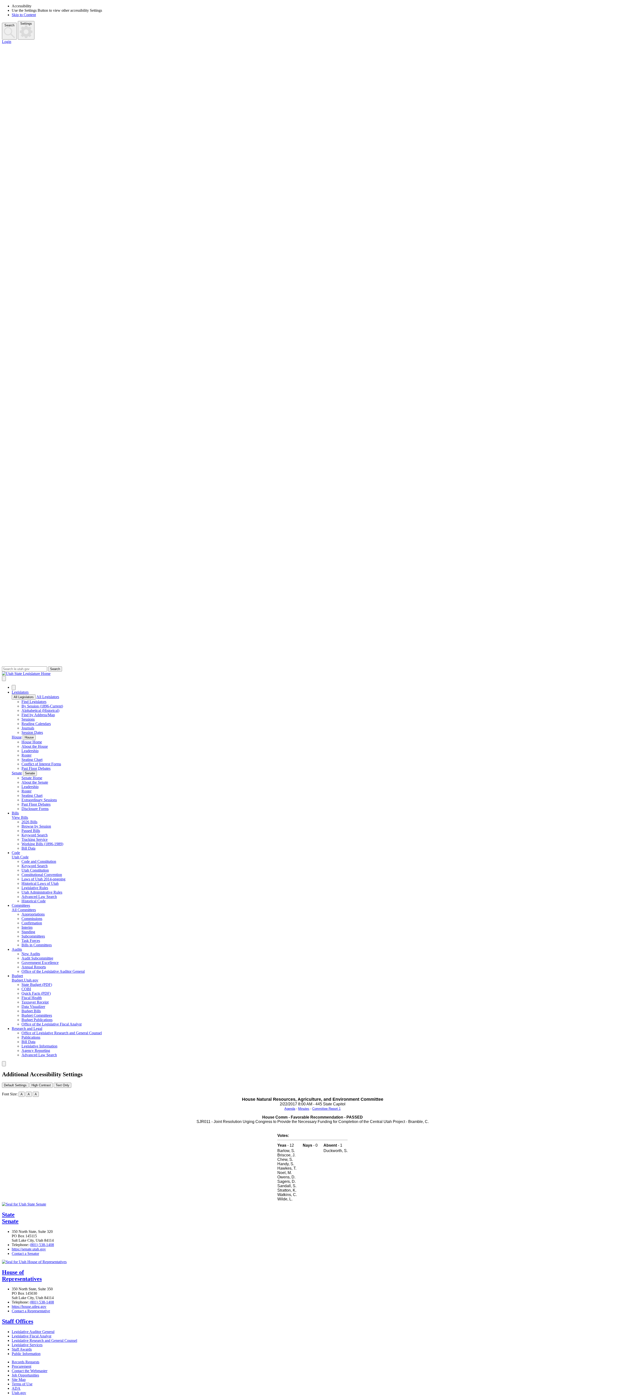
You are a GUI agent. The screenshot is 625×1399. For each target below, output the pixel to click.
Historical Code (33, 901)
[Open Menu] (4, 678)
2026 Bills (29, 822)
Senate (17, 773)
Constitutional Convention (41, 875)
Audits (17, 949)
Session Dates (32, 732)
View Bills (20, 817)
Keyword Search (34, 835)
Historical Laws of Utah (40, 883)
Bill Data (28, 848)
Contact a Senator (25, 1253)
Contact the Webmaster (29, 1371)
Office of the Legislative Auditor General (53, 971)
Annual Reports (33, 967)
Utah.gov (19, 1393)
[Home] (312, 674)
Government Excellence (40, 963)
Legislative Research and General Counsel (44, 1340)
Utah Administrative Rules (41, 892)
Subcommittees (33, 936)
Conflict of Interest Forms (41, 764)
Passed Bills (30, 831)
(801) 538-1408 (42, 1245)
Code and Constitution (38, 861)
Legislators (20, 692)
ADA (16, 1388)
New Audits (30, 954)
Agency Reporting (35, 1050)
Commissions (31, 919)
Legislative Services (27, 1345)
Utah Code (20, 857)
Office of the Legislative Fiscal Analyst (51, 1024)
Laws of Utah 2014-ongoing (43, 879)
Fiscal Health (31, 998)
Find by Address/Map (38, 715)
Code (16, 853)
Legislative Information (39, 1046)
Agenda (289, 1109)
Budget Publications (36, 1020)
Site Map (19, 1380)
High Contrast (41, 1085)
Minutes (303, 1109)
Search (9, 25)
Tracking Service (34, 839)
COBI (26, 989)
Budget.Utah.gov (25, 980)
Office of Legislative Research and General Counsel (61, 1033)
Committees (21, 905)
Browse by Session (36, 826)
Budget (17, 976)
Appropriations (33, 914)
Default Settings (15, 1085)
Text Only (62, 1085)
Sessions (28, 719)
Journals (27, 728)
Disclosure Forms (35, 809)
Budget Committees (36, 1015)
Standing (28, 932)
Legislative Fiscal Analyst (31, 1336)
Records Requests (25, 1362)
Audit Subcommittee (37, 958)
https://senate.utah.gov (29, 1249)
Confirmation (31, 923)
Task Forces (30, 941)
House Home (31, 742)
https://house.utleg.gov (29, 1306)
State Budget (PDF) (36, 985)
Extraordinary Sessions (39, 800)
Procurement (21, 1366)
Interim (26, 927)
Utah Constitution (35, 870)
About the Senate (34, 782)
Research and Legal (27, 1028)
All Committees (24, 910)
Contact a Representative (31, 1311)
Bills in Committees (36, 945)
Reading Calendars (36, 724)
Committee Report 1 (326, 1109)
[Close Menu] (14, 687)
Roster (26, 755)
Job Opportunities (25, 1375)
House (17, 737)
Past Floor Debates (36, 768)
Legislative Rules (34, 888)
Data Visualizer (33, 1006)
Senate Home (31, 778)
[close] (4, 1063)
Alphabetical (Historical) (40, 710)
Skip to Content (24, 15)
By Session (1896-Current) (42, 706)
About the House (34, 746)
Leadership (30, 751)
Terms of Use (22, 1384)
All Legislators (24, 697)
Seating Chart (31, 760)
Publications (30, 1037)
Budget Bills (31, 1011)
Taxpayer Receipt (35, 1002)
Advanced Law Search (39, 897)
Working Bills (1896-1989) (42, 844)
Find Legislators (33, 702)
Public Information (26, 1354)
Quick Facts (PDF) (36, 993)
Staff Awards (22, 1349)
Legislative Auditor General (33, 1332)
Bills (15, 813)
